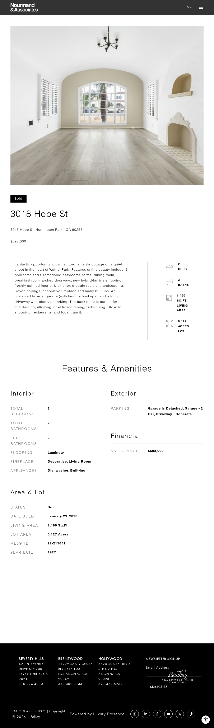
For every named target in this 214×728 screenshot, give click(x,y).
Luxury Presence (109, 714)
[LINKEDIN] (146, 714)
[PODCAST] (123, 714)
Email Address (157, 667)
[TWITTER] (180, 714)
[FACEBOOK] (157, 714)
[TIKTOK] (191, 714)
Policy (35, 717)
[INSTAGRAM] (134, 714)
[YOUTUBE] (168, 714)
